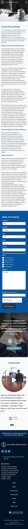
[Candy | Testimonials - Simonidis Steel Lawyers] (14, 380)
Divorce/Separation (9, 257)
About (14, 487)
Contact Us (14, 506)
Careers (14, 498)
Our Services (14, 490)
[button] (26, 2)
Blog (14, 502)
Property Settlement (9, 260)
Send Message (9, 306)
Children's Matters (8, 262)
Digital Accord (20, 524)
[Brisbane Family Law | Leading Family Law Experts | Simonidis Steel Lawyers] (14, 444)
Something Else (8, 266)
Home (2, 9)
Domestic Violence (8, 264)
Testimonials (14, 494)
